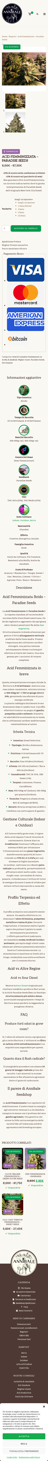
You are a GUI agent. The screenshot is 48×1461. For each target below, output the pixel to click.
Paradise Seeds (37, 360)
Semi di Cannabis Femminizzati (25, 357)
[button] (44, 1406)
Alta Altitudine (24, 1364)
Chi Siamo (26, 1288)
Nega (24, 1444)
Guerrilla (24, 1368)
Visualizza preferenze (24, 1451)
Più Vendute (7, 363)
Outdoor (24, 520)
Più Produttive (24, 1393)
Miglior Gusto (24, 360)
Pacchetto (6, 209)
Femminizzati (24, 1324)
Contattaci (26, 1296)
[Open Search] (37, 14)
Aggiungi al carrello (26, 228)
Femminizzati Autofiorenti (24, 1328)
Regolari (24, 1332)
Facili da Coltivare (24, 1397)
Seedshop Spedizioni (25, 1303)
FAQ (26, 1307)
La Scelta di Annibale (24, 1382)
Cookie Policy (12, 1457)
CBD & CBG (24, 1336)
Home (4, 36)
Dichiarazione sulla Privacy (29, 1457)
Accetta (24, 1436)
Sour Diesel (22, 986)
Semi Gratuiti (26, 1311)
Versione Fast (24, 1339)
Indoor (15, 520)
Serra (33, 520)
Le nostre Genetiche (25, 1292)
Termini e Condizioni (25, 1299)
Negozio (12, 36)
